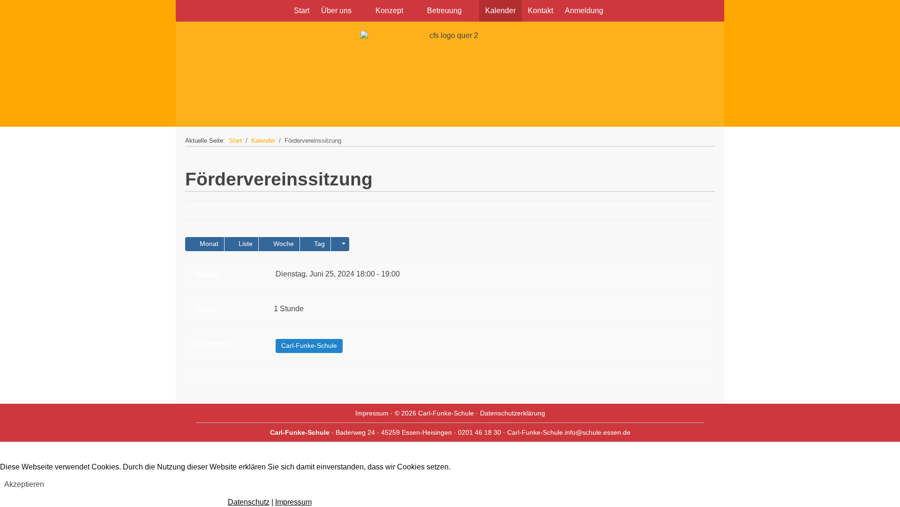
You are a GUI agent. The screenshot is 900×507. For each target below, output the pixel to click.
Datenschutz (249, 502)
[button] (340, 244)
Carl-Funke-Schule (309, 345)
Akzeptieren (24, 484)
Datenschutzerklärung (512, 413)
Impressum (372, 413)
